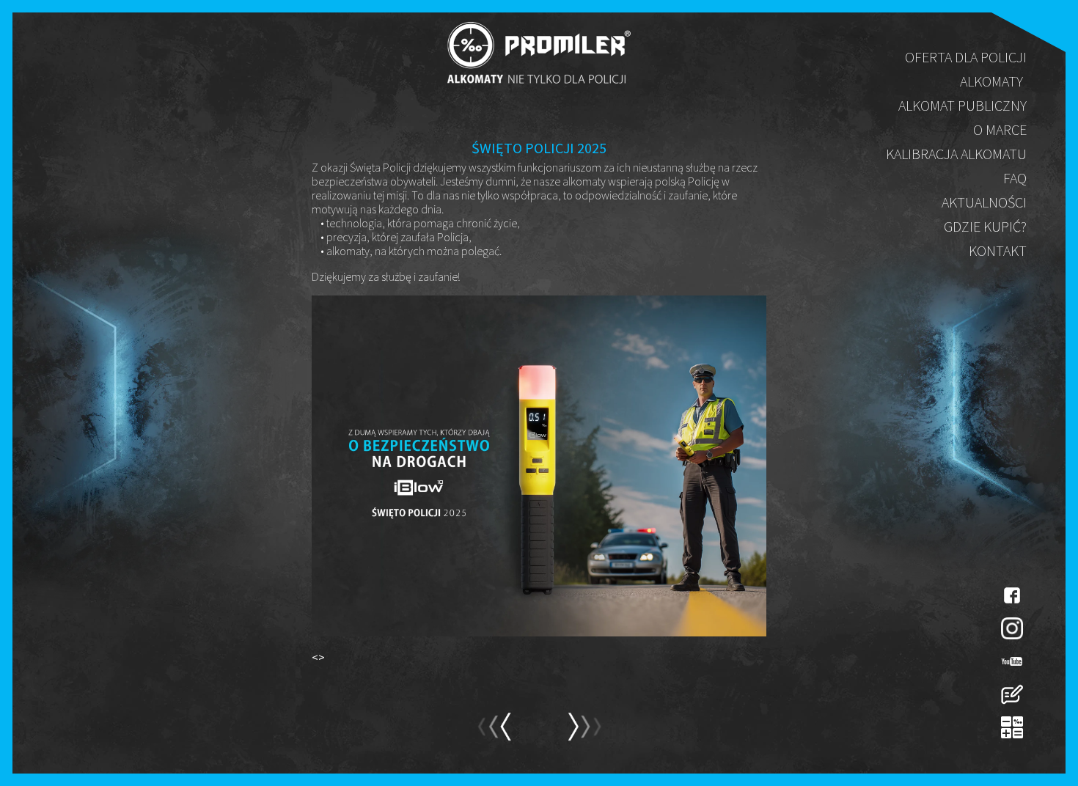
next (493, 733)
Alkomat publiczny (962, 105)
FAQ (1015, 178)
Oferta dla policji (966, 57)
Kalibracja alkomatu (956, 153)
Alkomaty (991, 81)
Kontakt (998, 250)
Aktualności (984, 202)
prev (584, 733)
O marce (1000, 129)
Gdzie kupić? (985, 226)
